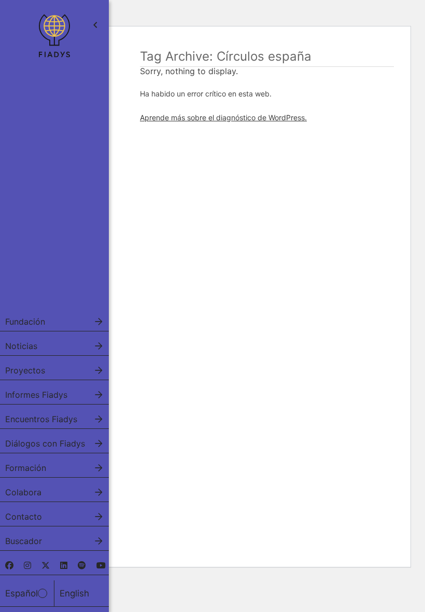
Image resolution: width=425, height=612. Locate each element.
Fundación (25, 321)
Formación (25, 468)
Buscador (23, 541)
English (74, 593)
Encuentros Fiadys (41, 419)
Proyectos (25, 370)
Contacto (23, 516)
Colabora (23, 492)
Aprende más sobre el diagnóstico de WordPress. (223, 117)
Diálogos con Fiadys (45, 443)
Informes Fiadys (36, 395)
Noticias (21, 346)
